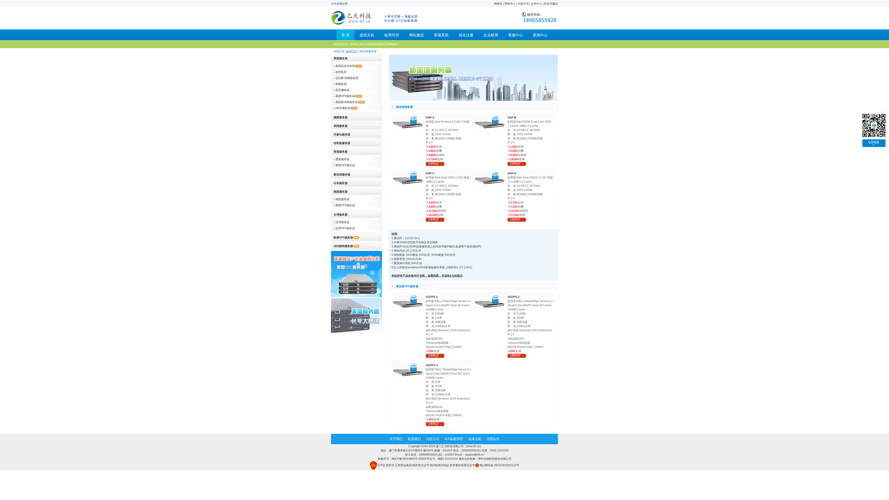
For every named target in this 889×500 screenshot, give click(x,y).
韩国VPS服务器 (345, 205)
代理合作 (492, 439)
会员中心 (536, 3)
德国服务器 (340, 117)
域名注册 (466, 35)
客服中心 (515, 35)
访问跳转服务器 (343, 246)
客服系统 (441, 35)
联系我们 (414, 439)
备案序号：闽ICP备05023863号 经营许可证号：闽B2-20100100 (418, 458)
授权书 (390, 465)
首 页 (345, 35)
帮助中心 (510, 3)
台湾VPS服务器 (345, 228)
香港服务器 (340, 151)
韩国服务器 (340, 191)
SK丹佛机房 (342, 108)
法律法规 (474, 439)
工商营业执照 (403, 465)
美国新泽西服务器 (346, 102)
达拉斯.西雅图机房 (346, 78)
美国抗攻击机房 (345, 66)
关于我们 (396, 439)
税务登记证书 (420, 465)
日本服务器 (340, 183)
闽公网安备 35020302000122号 (499, 465)
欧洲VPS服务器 (343, 237)
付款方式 (523, 3)
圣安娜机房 (342, 90)
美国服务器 (340, 58)
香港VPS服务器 (345, 165)
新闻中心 (540, 35)
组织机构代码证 (439, 465)
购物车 (498, 3)
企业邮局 (490, 35)
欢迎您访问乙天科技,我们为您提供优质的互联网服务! (366, 44)
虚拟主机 (367, 35)
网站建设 (416, 35)
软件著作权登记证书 (462, 465)
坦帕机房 (341, 84)
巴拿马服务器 (342, 134)
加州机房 (341, 72)
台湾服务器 (340, 214)
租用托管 (391, 35)
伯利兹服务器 (342, 143)
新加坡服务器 (342, 174)
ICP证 (381, 465)
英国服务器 (340, 126)
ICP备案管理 (453, 439)
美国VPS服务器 (345, 96)
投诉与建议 (551, 3)
